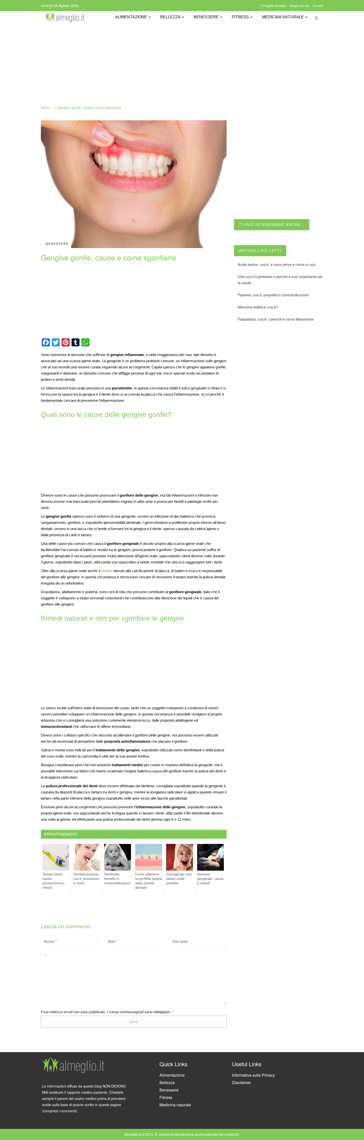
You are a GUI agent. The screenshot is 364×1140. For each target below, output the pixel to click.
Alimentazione (131, 17)
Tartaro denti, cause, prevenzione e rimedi (53, 880)
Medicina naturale (283, 17)
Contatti (318, 5)
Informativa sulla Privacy (253, 1075)
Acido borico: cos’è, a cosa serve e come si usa (276, 264)
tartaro (107, 571)
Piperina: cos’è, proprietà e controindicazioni (273, 294)
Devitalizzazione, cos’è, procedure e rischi (86, 878)
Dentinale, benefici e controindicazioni (117, 878)
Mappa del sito (300, 5)
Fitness (240, 17)
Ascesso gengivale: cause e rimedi (210, 878)
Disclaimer (241, 1082)
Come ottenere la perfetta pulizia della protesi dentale (148, 880)
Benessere (206, 17)
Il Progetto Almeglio (273, 5)
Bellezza (170, 17)
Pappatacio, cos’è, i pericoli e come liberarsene (275, 319)
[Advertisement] (182, 61)
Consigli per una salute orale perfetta (179, 878)
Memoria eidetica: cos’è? (258, 306)
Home (45, 107)
